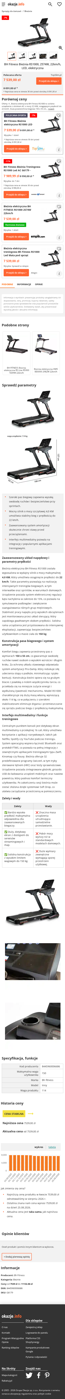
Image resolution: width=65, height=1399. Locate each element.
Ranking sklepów (10, 1347)
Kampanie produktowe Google (37, 1349)
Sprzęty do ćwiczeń (11, 11)
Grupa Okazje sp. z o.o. (27, 1390)
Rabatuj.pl (7, 1380)
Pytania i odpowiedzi (36, 1356)
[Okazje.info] (17, 4)
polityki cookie (44, 1393)
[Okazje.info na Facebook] (38, 1375)
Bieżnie (28, 11)
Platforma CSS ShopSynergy (33, 1340)
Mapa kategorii (9, 1375)
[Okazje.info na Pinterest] (47, 1375)
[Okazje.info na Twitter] (29, 1376)
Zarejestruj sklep (34, 1327)
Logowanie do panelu (37, 1332)
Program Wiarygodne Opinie (13, 1340)
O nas (5, 1327)
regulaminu (26, 1393)
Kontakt (6, 1332)
